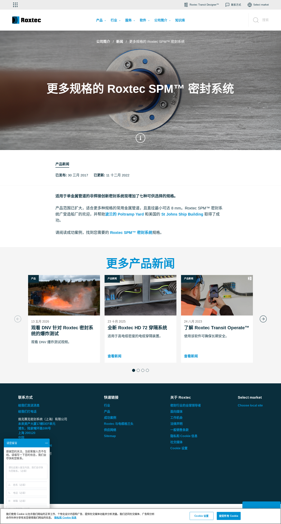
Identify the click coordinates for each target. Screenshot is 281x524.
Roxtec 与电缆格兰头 (118, 423)
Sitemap (110, 436)
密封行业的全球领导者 (185, 405)
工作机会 (176, 417)
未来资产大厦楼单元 (36, 423)
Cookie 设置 (179, 448)
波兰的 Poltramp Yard (124, 214)
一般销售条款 (179, 430)
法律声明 (176, 423)
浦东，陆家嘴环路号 (34, 428)
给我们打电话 (27, 411)
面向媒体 (176, 411)
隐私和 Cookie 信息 (183, 436)
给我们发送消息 (29, 405)
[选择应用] (15, 5)
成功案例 (110, 417)
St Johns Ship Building (182, 214)
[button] (133, 370)
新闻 (119, 42)
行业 (107, 405)
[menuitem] (101, 21)
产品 (107, 411)
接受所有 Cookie (228, 515)
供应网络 (110, 430)
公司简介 (103, 42)
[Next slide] (263, 319)
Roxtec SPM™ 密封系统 (131, 232)
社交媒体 (176, 442)
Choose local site (250, 405)
